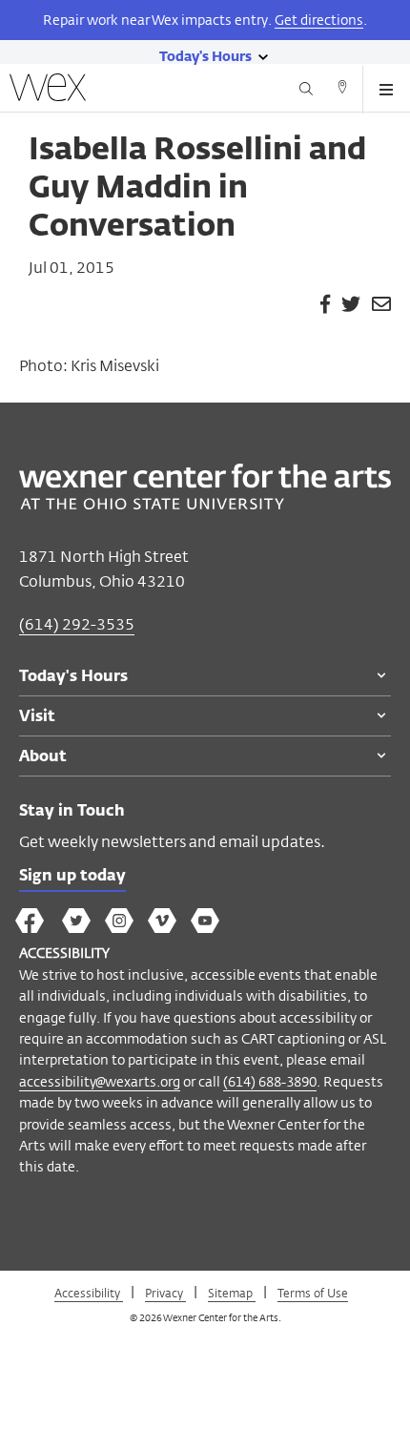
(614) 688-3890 (270, 1081)
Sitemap (232, 1292)
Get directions (319, 19)
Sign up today (72, 876)
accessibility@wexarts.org (99, 1081)
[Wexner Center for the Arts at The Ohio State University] (205, 504)
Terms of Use (312, 1292)
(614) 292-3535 (76, 624)
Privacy (165, 1292)
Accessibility (88, 1292)
